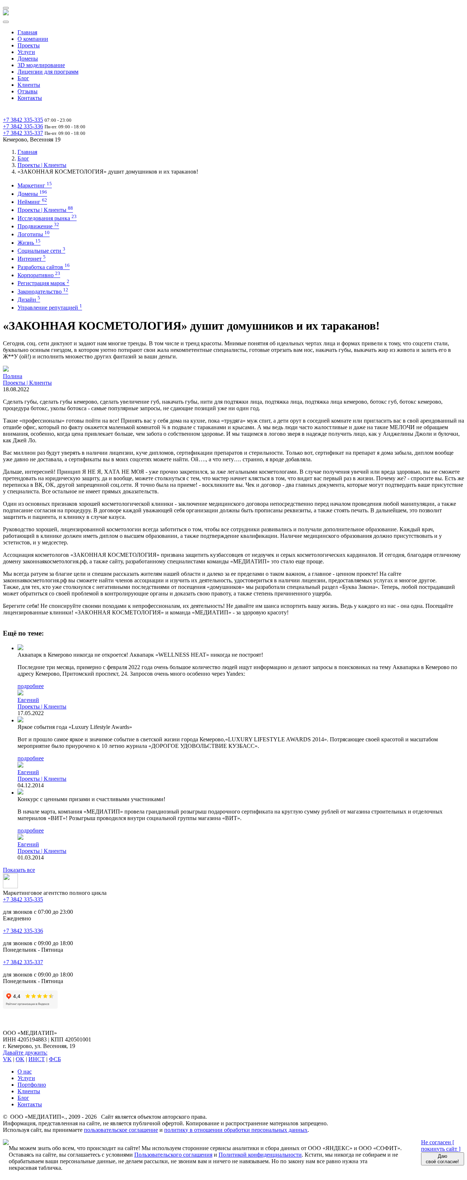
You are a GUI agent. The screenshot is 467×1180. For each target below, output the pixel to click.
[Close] (6, 22)
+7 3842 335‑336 (23, 126)
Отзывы (28, 91)
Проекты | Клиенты (42, 165)
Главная (27, 32)
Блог (23, 78)
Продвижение (38, 226)
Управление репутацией (50, 307)
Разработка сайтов (44, 267)
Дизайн (29, 299)
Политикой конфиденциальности (260, 1155)
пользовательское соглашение (121, 1130)
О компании (33, 39)
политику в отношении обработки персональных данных (236, 1130)
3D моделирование (41, 65)
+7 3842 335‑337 (23, 133)
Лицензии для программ (48, 72)
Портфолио (32, 1085)
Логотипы (34, 234)
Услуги (26, 52)
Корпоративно (39, 275)
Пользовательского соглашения (173, 1155)
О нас (25, 1071)
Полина (12, 376)
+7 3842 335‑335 (23, 120)
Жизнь (29, 243)
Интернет (32, 259)
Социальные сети (41, 251)
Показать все (19, 870)
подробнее (31, 686)
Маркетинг (35, 185)
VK (7, 1059)
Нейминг (32, 202)
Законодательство (43, 291)
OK (20, 1059)
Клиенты (29, 85)
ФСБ (55, 1059)
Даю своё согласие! (442, 1158)
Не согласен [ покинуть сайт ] (440, 1145)
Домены (28, 58)
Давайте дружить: (25, 1052)
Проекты (29, 45)
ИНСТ (36, 1059)
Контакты (30, 98)
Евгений (28, 700)
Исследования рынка (47, 218)
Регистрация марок (43, 283)
